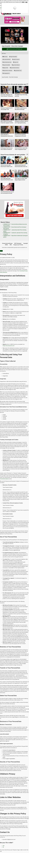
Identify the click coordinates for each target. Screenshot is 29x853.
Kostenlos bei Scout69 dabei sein (15, 49)
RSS (11, 244)
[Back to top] (26, 850)
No (3, 847)
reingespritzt (7, 73)
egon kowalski (7, 65)
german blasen (16, 65)
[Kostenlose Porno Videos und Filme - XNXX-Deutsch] (11, 12)
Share (4, 53)
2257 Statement (17, 243)
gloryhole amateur (15, 67)
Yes (3, 845)
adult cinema (16, 59)
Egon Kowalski (13, 56)
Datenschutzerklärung (7, 243)
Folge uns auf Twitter (18, 244)
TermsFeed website (4, 478)
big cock (16, 62)
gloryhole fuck (18, 70)
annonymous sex (7, 62)
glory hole (6, 67)
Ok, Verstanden (9, 5)
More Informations (18, 5)
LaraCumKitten (7, 59)
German (5, 56)
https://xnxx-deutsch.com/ (9, 345)
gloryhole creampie (8, 70)
